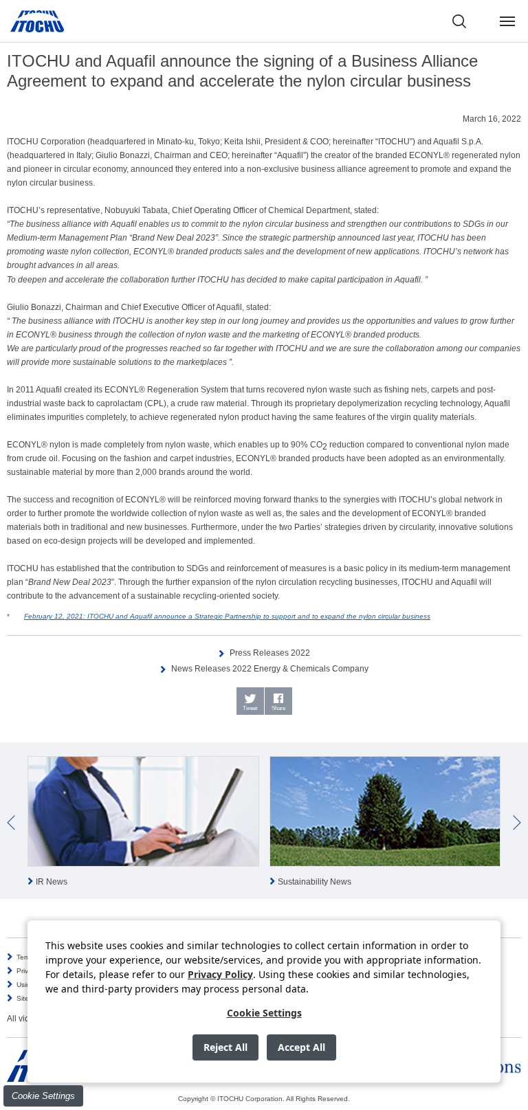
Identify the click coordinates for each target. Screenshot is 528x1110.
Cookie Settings (43, 1096)
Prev (11, 822)
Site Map (30, 998)
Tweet (250, 708)
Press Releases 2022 (270, 653)
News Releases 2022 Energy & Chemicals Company (269, 669)
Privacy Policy (220, 974)
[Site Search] (459, 21)
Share (278, 708)
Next (517, 822)
